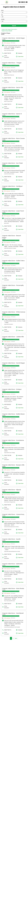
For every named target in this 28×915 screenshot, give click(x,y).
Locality (2, 19)
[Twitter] (23, 2)
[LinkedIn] (26, 2)
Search (14, 25)
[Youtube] (25, 2)
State (2, 10)
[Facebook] (19, 2)
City (2, 14)
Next (16, 638)
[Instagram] (21, 2)
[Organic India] (7, 2)
